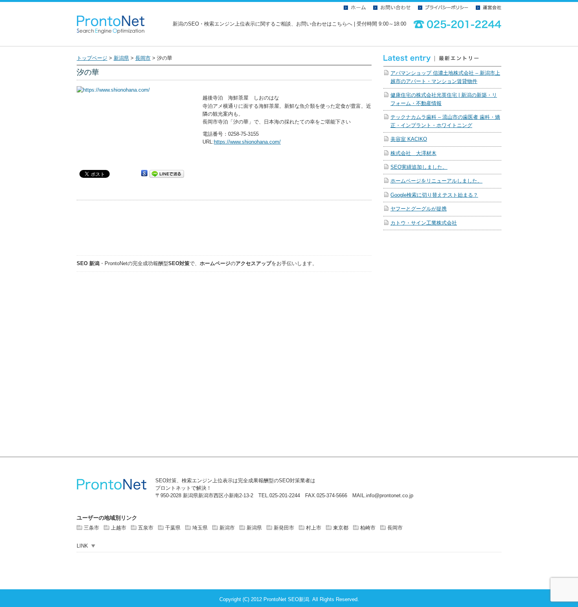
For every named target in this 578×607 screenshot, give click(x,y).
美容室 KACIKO (408, 139)
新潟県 (121, 58)
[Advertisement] (224, 230)
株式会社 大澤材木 (413, 153)
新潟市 (227, 528)
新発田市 (284, 528)
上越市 (118, 528)
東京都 (340, 528)
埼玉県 (200, 528)
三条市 (91, 528)
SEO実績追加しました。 (418, 167)
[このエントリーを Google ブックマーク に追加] (144, 173)
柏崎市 (368, 528)
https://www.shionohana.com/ (247, 142)
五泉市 (145, 528)
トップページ (92, 58)
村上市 (313, 528)
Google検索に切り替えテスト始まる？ (434, 195)
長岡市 (143, 58)
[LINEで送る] (166, 173)
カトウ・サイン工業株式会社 (423, 223)
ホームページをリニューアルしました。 (436, 181)
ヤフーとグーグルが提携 (418, 209)
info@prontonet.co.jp (389, 495)
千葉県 (172, 528)
